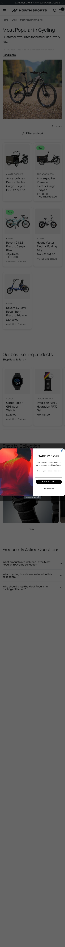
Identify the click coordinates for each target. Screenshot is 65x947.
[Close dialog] (62, 451)
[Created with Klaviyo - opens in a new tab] (32, 497)
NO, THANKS (49, 488)
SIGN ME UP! (48, 482)
